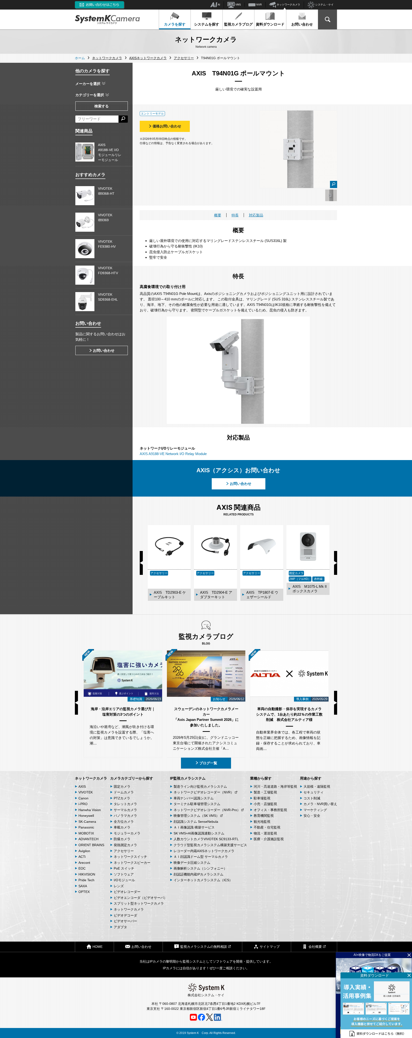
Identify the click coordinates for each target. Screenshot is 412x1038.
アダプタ (120, 927)
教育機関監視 (264, 816)
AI (218, 4)
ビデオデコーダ (125, 915)
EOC (82, 868)
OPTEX (84, 892)
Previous (141, 563)
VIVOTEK (85, 792)
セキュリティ (314, 792)
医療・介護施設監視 (269, 839)
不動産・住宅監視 (267, 827)
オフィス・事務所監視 (270, 810)
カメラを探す (174, 24)
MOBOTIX (86, 833)
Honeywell (86, 816)
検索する (101, 106)
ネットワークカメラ (288, 4)
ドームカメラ (124, 792)
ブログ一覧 (208, 763)
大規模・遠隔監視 (317, 786)
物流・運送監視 (265, 833)
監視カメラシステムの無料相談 (203, 947)
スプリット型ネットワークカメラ (139, 903)
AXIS (82, 786)
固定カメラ (122, 786)
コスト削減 (312, 798)
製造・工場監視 (265, 792)
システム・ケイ (324, 4)
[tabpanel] (331, 195)
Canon (83, 798)
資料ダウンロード (270, 24)
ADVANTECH (88, 839)
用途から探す (310, 778)
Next (335, 563)
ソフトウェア (124, 874)
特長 (235, 215)
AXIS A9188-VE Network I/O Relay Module (173, 454)
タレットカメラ (125, 804)
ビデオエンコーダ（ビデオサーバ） (140, 898)
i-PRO (83, 804)
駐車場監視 (262, 798)
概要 (217, 215)
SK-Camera (87, 821)
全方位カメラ (124, 821)
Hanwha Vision (89, 810)
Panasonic (86, 827)
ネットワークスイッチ (130, 857)
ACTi (82, 857)
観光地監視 (262, 821)
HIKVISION (86, 874)
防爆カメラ (122, 839)
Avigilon (84, 851)
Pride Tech (86, 880)
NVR (259, 4)
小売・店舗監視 (265, 804)
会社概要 (315, 947)
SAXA (82, 886)
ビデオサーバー (125, 921)
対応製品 (256, 215)
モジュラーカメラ (127, 833)
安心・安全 (312, 816)
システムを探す (206, 24)
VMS (238, 4)
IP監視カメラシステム (188, 778)
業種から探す (261, 778)
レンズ (119, 886)
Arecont (84, 863)
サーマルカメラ (125, 810)
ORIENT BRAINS (91, 845)
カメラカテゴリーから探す (131, 778)
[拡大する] (333, 184)
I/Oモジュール (124, 880)
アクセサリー (124, 851)
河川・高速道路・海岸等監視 (275, 786)
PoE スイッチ (124, 868)
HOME (98, 947)
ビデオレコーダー (127, 892)
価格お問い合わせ (167, 126)
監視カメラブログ (238, 24)
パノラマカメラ (125, 816)
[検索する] (123, 119)
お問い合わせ (302, 24)
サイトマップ (270, 947)
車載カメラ (122, 827)
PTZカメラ (122, 798)
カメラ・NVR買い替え (320, 804)
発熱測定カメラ (125, 845)
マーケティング (315, 810)
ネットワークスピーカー (132, 863)
